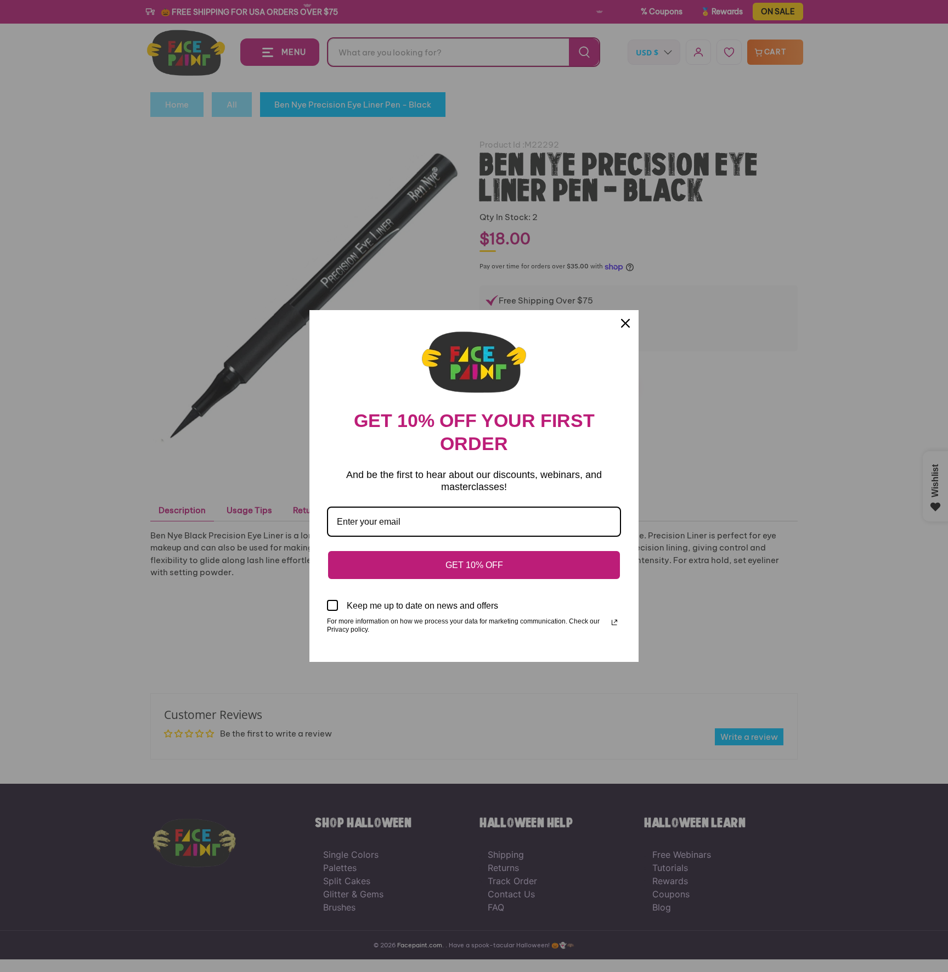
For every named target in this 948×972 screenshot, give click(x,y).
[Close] (625, 323)
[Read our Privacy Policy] (614, 622)
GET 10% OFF (474, 565)
